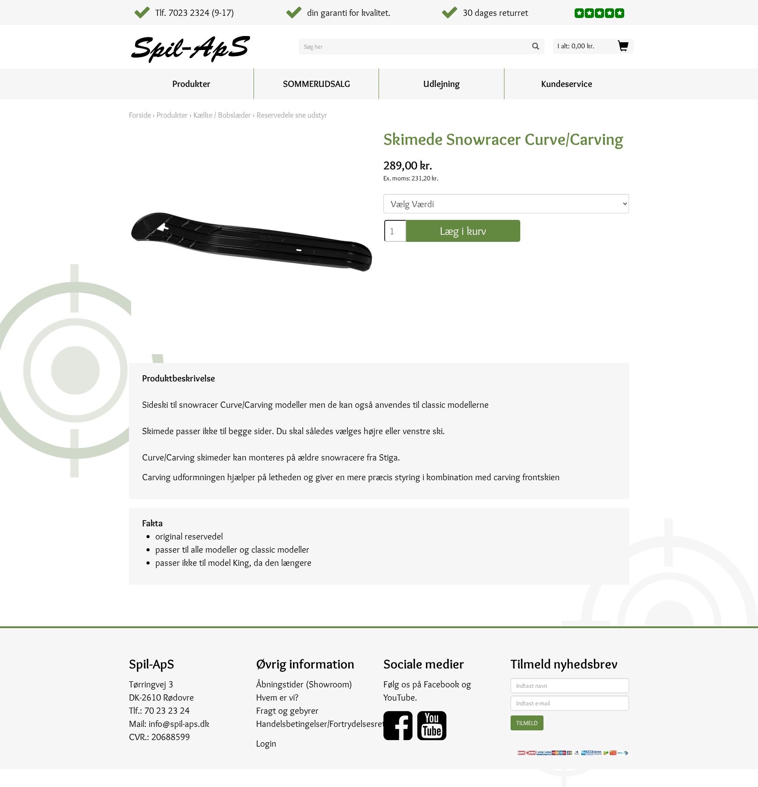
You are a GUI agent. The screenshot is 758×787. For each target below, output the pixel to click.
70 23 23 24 (167, 710)
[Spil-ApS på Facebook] (400, 722)
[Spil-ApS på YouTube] (432, 722)
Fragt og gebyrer (287, 710)
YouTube (399, 697)
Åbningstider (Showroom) (304, 684)
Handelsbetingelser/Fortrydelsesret (320, 723)
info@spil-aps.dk (179, 723)
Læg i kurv (463, 231)
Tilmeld (527, 723)
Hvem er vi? (277, 697)
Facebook (441, 684)
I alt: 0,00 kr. (576, 46)
